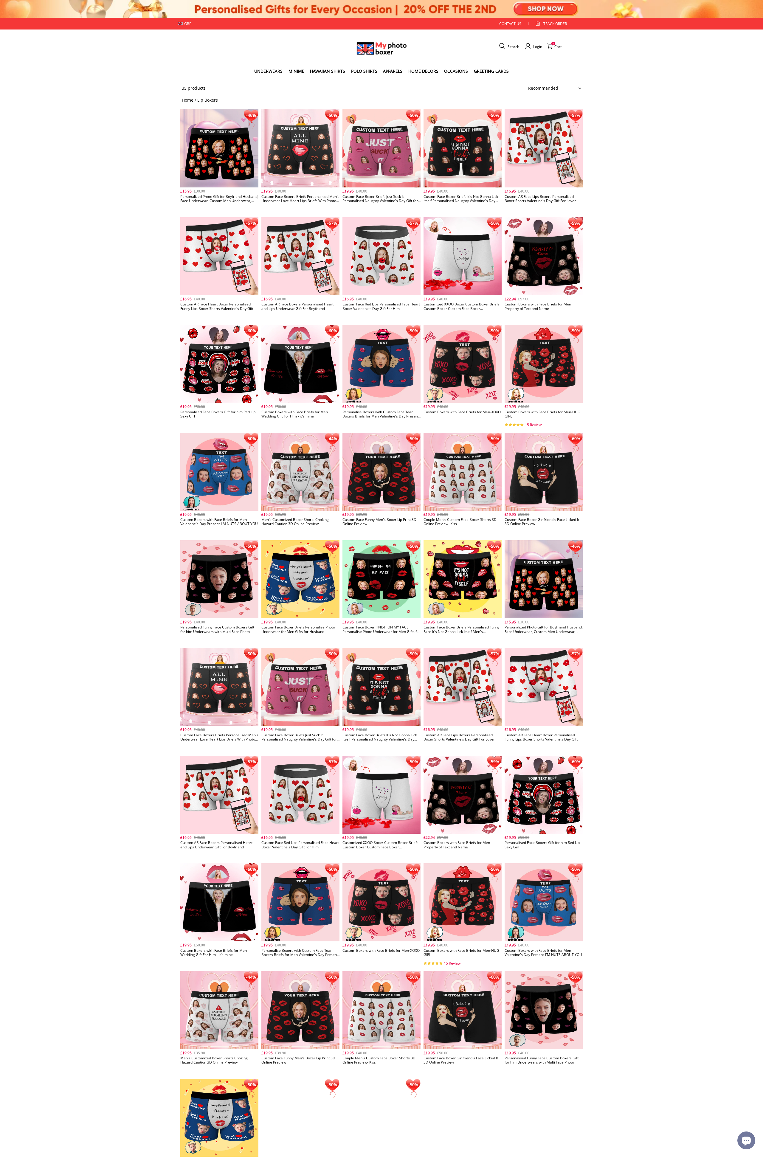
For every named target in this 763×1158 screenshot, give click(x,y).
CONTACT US (510, 23)
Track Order (555, 23)
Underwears (268, 71)
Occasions (456, 71)
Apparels (392, 71)
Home (187, 100)
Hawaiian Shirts (327, 71)
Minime (296, 71)
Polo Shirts (364, 71)
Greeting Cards (491, 71)
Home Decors (423, 71)
